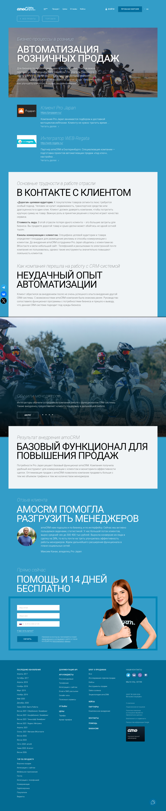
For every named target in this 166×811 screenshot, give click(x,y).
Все (90, 674)
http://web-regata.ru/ (52, 143)
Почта (19, 776)
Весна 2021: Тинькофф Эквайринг (31, 719)
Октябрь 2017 (22, 678)
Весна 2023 (22, 740)
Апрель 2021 (22, 727)
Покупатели (22, 792)
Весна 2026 (22, 752)
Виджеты (21, 796)
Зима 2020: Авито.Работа (27, 707)
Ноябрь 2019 (22, 694)
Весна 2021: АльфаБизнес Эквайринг (32, 715)
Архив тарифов (65, 720)
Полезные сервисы (67, 699)
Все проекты (29, 19)
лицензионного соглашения (53, 639)
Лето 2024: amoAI (24, 744)
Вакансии (93, 728)
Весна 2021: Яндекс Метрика (29, 723)
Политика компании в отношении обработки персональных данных (134, 713)
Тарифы (62, 715)
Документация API (68, 670)
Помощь (93, 723)
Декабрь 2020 (23, 703)
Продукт (56, 9)
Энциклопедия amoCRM (99, 694)
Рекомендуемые (66, 679)
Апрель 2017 (22, 674)
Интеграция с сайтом (26, 768)
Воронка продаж (24, 763)
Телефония (64, 683)
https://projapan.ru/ (51, 112)
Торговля (50, 19)
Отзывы (73, 9)
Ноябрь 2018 (22, 686)
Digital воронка (23, 788)
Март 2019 (21, 690)
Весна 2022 (22, 736)
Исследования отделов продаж (102, 678)
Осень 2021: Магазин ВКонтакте (30, 732)
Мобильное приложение (27, 772)
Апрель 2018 (22, 682)
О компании (130, 703)
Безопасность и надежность (136, 718)
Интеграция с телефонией (28, 780)
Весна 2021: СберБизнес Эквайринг (32, 711)
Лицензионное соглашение (135, 707)
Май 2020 (21, 699)
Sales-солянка (95, 690)
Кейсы (82, 9)
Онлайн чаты (64, 695)
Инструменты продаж (98, 686)
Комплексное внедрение (99, 711)
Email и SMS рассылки (68, 691)
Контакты (94, 718)
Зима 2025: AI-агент (25, 748)
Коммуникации (23, 784)
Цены (64, 9)
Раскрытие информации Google (137, 722)
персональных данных (61, 641)
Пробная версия (130, 9)
